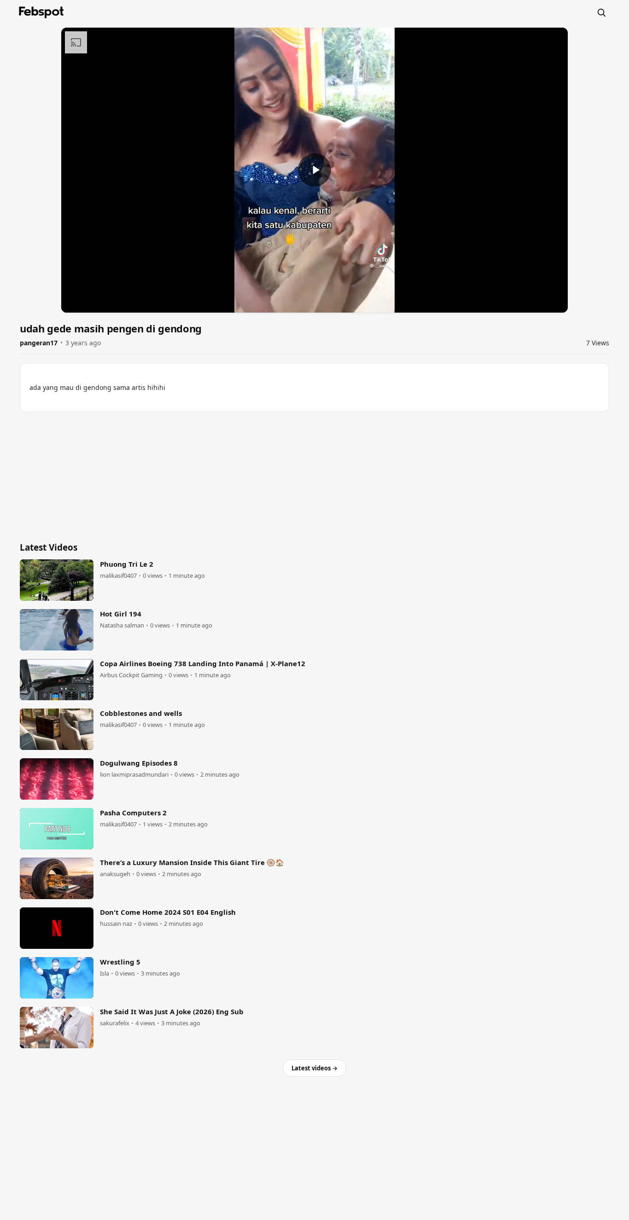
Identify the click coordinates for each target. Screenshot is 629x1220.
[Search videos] (601, 12)
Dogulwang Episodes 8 (139, 762)
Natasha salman (122, 625)
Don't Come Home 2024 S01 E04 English (168, 912)
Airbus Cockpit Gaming (131, 675)
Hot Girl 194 (120, 613)
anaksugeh (115, 874)
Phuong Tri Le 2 (126, 564)
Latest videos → (314, 1068)
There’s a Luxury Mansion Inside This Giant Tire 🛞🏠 (192, 862)
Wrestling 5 (120, 961)
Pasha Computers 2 (133, 812)
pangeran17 (39, 342)
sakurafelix (114, 1023)
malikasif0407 (118, 576)
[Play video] (314, 169)
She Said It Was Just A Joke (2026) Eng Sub (172, 1011)
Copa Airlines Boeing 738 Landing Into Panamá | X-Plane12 (202, 663)
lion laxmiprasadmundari (134, 774)
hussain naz (116, 924)
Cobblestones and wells (141, 713)
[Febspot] (41, 12)
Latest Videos (48, 547)
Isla (104, 973)
